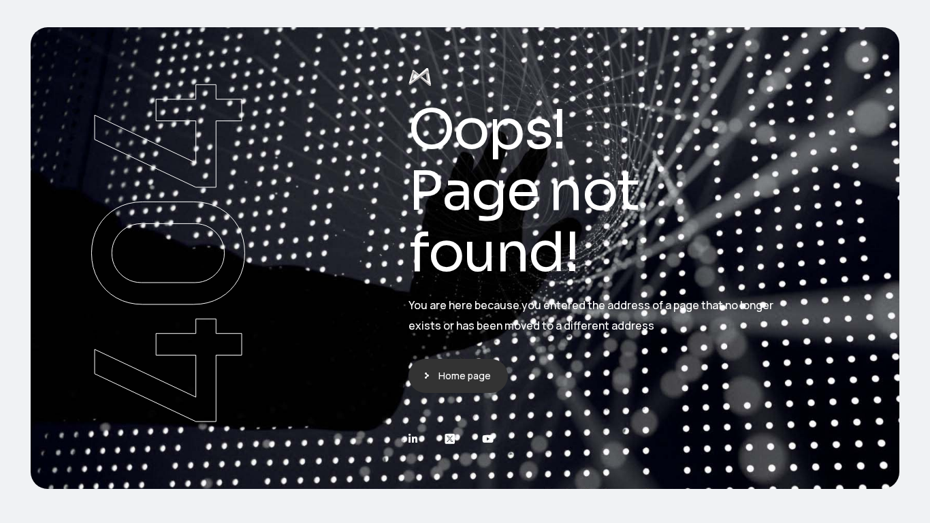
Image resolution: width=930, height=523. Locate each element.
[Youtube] (488, 439)
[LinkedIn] (412, 439)
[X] (450, 439)
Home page (464, 375)
